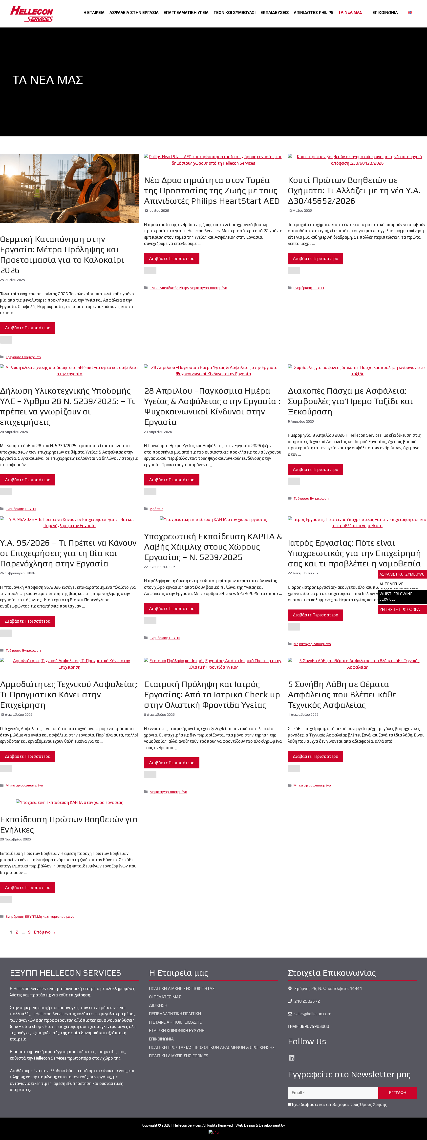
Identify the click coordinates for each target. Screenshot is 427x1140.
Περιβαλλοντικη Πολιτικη (175, 1013)
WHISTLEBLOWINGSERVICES (396, 597)
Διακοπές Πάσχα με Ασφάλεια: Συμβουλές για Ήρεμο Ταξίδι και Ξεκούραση (350, 400)
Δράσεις (157, 509)
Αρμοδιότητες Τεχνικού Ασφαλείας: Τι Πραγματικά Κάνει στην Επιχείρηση (69, 694)
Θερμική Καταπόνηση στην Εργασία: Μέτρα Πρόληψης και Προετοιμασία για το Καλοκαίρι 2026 (62, 254)
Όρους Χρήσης (373, 1104)
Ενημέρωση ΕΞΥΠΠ (309, 287)
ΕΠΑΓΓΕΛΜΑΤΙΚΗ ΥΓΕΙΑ (186, 12)
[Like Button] (6, 340)
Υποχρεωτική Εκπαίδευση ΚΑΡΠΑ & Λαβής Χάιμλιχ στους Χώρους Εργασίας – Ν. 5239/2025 (213, 546)
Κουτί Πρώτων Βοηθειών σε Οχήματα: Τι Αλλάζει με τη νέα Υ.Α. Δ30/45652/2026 (354, 190)
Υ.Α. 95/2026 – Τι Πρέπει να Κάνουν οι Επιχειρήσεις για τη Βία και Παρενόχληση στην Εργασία (68, 552)
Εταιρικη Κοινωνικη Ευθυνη (177, 1030)
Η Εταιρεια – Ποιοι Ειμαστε (175, 1022)
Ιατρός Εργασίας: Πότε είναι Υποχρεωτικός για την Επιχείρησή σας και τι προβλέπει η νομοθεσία (354, 552)
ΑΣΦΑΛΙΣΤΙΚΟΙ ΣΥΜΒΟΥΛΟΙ (403, 574)
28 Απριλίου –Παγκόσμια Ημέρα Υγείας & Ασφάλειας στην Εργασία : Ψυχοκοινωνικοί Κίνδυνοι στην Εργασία (212, 406)
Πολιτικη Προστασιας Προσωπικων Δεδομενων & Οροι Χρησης (212, 1047)
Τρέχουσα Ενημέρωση (23, 357)
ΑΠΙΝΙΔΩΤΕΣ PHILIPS (313, 12)
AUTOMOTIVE (391, 584)
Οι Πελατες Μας (165, 996)
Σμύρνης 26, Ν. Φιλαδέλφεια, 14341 (328, 988)
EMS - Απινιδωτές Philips (169, 287)
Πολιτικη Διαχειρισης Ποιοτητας (182, 988)
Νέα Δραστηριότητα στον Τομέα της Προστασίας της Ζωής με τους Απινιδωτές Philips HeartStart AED (212, 190)
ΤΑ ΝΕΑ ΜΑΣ (350, 12)
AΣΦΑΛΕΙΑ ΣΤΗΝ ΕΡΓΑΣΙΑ (134, 12)
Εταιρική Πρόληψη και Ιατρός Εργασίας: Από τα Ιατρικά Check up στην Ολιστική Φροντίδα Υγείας (212, 694)
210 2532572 (307, 1001)
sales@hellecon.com (312, 1013)
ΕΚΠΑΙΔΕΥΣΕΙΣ (274, 12)
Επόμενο (45, 932)
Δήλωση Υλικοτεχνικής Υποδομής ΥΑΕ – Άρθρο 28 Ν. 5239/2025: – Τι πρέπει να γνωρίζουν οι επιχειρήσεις (67, 406)
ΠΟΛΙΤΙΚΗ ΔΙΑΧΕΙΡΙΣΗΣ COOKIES (178, 1055)
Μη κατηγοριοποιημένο (208, 287)
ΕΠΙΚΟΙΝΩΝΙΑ (385, 12)
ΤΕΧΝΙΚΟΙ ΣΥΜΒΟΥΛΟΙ (235, 12)
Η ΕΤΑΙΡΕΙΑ (94, 12)
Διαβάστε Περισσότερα (27, 327)
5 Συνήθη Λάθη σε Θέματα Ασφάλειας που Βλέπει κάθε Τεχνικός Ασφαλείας (342, 694)
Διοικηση (158, 1005)
